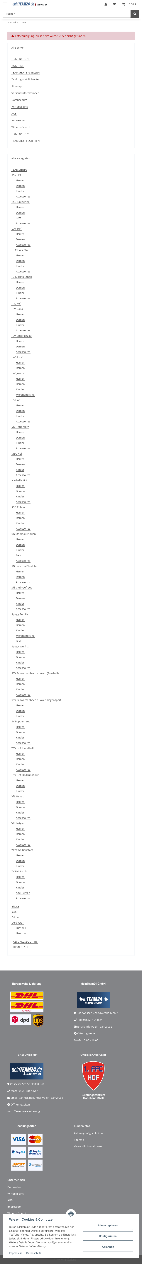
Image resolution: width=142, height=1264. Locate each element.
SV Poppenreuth (21, 721)
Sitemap (16, 86)
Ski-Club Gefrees (21, 587)
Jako (13, 912)
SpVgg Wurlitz (20, 646)
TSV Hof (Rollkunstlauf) (25, 775)
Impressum (15, 1253)
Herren (20, 180)
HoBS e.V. (17, 357)
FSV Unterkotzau (21, 335)
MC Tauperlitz (20, 427)
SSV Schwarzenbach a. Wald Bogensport (36, 700)
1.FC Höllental (19, 250)
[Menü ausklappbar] (5, 2)
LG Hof (15, 400)
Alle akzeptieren (108, 1225)
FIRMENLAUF (21, 947)
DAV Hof (16, 228)
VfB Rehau (17, 796)
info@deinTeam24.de (99, 1026)
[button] (106, 4)
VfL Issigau (18, 823)
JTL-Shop (71, 1259)
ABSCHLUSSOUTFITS (25, 941)
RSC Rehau (18, 507)
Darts (19, 641)
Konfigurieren (108, 1236)
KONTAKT (17, 65)
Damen (20, 185)
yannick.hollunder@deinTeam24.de (41, 1097)
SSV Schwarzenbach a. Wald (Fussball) (35, 673)
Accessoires (23, 196)
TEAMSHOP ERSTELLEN (25, 72)
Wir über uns (19, 106)
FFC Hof (16, 303)
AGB (14, 113)
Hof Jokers (17, 373)
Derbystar (17, 922)
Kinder (20, 191)
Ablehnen (108, 1246)
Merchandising (25, 394)
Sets (18, 218)
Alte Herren (23, 893)
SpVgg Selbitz (19, 614)
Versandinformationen (25, 93)
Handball (21, 933)
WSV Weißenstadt (22, 850)
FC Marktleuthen (21, 277)
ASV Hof (16, 175)
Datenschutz (34, 1253)
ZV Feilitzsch (19, 871)
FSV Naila (17, 309)
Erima (15, 917)
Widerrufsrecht (20, 127)
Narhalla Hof (19, 480)
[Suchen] (135, 14)
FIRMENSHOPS (20, 59)
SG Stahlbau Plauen (23, 534)
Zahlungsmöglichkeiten (25, 79)
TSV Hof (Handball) (22, 748)
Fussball (21, 928)
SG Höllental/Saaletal (24, 566)
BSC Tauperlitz (20, 202)
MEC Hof (16, 453)
